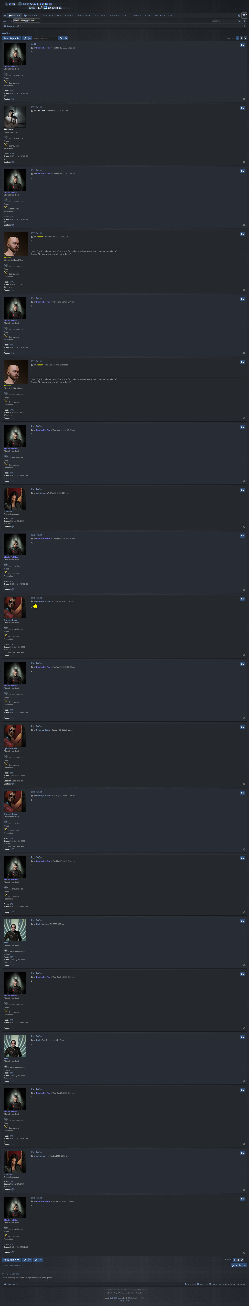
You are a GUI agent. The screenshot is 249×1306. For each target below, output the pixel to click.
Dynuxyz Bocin (10, 620)
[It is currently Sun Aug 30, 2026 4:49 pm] (244, 26)
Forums (16, 15)
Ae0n (6, 33)
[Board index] (40, 6)
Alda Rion (8, 129)
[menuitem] (239, 15)
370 (11, 91)
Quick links (5, 16)
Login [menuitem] (245, 16)
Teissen (7, 257)
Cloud (148, 15)
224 (11, 644)
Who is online (11, 1273)
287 (11, 957)
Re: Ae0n (36, 107)
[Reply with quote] (242, 45)
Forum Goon (84, 15)
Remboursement (118, 15)
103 (11, 518)
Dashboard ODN (163, 15)
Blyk (6, 943)
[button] (245, 38)
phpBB (115, 1290)
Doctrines (136, 15)
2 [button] (241, 38)
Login (27, 20)
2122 (12, 154)
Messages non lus (52, 15)
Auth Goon (100, 15)
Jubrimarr (8, 511)
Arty (115, 1293)
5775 (12, 282)
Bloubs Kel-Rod (11, 66)
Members (32, 15)
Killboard (69, 15)
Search (8, 20)
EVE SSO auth (116, 1298)
